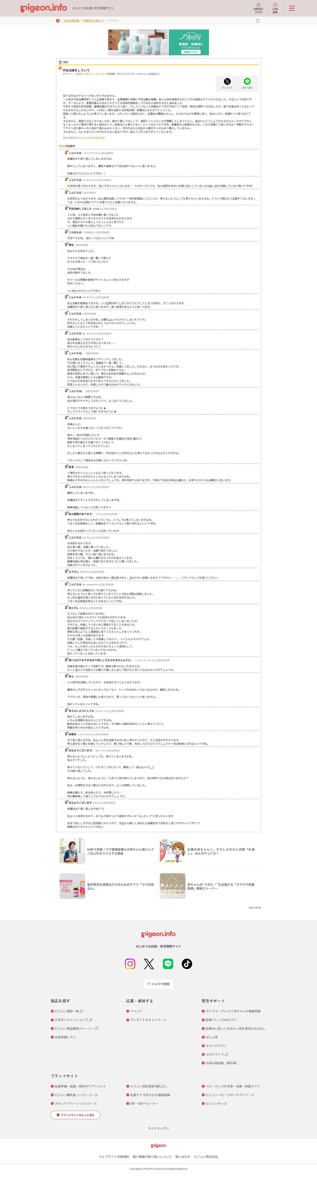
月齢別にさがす (258, 10)
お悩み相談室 (71, 20)
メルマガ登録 (160, 984)
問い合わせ (182, 1156)
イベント (136, 1011)
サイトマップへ (158, 1128)
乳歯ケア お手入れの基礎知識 (150, 1095)
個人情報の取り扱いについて (152, 1156)
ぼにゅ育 (212, 1037)
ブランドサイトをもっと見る (77, 1115)
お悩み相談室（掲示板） (222, 1063)
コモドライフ (215, 1054)
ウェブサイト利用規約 (114, 1156)
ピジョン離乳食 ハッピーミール (76, 1095)
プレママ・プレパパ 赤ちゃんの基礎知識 (233, 1011)
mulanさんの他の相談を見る (91, 137)
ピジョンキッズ (216, 1103)
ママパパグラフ (216, 1046)
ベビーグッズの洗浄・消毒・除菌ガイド (233, 1086)
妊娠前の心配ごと (93, 20)
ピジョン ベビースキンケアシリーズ (230, 1095)
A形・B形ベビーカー (144, 1103)
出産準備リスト (65, 1037)
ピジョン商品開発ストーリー (74, 1028)
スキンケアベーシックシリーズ (76, 1103)
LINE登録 (275, 10)
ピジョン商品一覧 (67, 1011)
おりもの (100, 73)
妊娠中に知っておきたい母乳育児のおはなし (236, 1028)
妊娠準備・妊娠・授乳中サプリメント (80, 1086)
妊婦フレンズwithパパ (221, 1019)
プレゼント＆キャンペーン (148, 1019)
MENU (257, 20)
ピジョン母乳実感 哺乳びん (148, 1086)
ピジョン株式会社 (206, 1156)
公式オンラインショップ (71, 1019)
